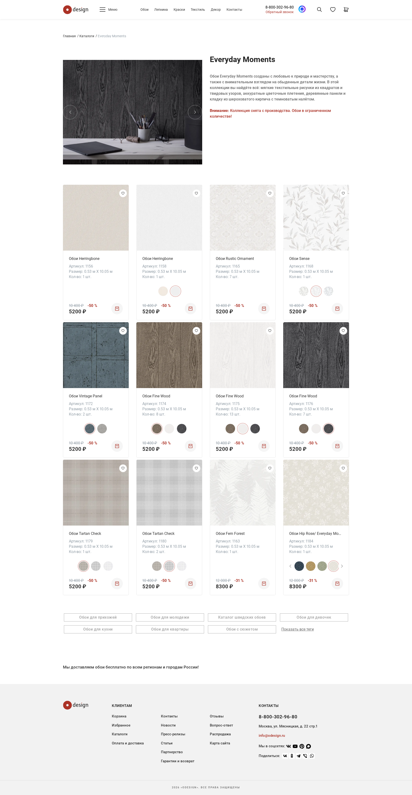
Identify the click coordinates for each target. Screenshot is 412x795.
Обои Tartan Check (85, 533)
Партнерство (172, 752)
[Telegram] (298, 756)
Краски (179, 9)
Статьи (167, 743)
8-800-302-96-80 (279, 7)
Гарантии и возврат (177, 761)
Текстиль (198, 9)
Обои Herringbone (84, 258)
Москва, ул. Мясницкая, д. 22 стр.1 (288, 726)
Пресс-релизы (173, 734)
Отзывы (217, 716)
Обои (144, 9)
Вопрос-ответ (221, 725)
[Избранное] (333, 9)
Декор (216, 9)
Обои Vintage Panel (85, 396)
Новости (168, 725)
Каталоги (86, 36)
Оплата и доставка (128, 743)
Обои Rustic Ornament (235, 258)
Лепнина (161, 9)
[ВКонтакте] (285, 756)
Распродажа (220, 734)
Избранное (121, 725)
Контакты (234, 9)
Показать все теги (297, 629)
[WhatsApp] (312, 756)
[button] (70, 112)
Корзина (119, 716)
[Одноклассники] (292, 756)
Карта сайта (220, 743)
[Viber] (305, 756)
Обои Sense (299, 258)
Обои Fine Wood (156, 396)
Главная (69, 36)
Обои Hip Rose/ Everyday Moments (316, 533)
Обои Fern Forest (230, 533)
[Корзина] (346, 9)
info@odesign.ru (272, 735)
